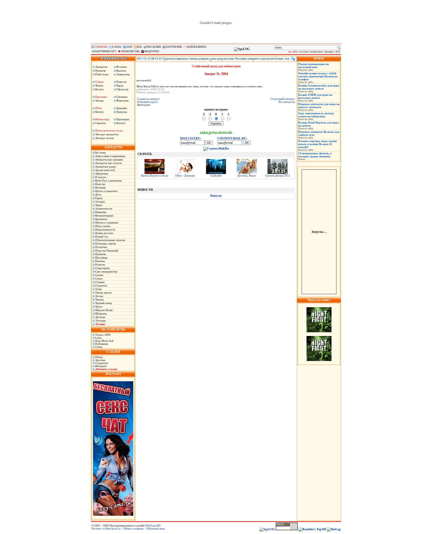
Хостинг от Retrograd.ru (106, 528)
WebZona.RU (153, 525)
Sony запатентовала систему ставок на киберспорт (316, 115)
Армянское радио (105, 166)
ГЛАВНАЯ (100, 46)
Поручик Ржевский (106, 250)
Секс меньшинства (106, 271)
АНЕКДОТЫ (113, 147)
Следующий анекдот (282, 98)
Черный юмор (103, 303)
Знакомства (123, 74)
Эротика (100, 317)
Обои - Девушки (185, 175)
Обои (98, 108)
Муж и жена (102, 226)
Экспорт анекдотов (106, 134)
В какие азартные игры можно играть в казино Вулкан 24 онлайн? (317, 144)
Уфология (122, 89)
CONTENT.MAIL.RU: (232, 138)
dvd (338, 51)
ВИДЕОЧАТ (151, 51)
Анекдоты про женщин (109, 159)
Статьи (99, 81)
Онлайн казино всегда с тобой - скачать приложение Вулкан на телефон (318, 76)
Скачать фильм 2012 (277, 175)
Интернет (101, 366)
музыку (329, 51)
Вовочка (100, 184)
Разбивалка (101, 343)
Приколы (100, 70)
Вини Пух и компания (108, 180)
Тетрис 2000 (102, 334)
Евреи (98, 198)
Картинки (101, 96)
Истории (121, 66)
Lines (98, 337)
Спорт (99, 278)
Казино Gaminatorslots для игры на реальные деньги (318, 87)
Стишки (99, 282)
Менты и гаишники (106, 222)
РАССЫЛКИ (153, 46)
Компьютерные (104, 215)
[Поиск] (338, 47)
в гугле (304, 51)
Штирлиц (100, 313)
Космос (99, 89)
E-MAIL (117, 46)
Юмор (99, 357)
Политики (101, 247)
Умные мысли (103, 292)
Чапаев (99, 299)
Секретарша (102, 268)
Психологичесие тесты (109, 130)
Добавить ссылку (106, 369)
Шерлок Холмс (104, 310)
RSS (139, 46)
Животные (122, 100)
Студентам (101, 363)
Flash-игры (101, 74)
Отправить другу (147, 101)
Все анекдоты (286, 101)
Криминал (101, 219)
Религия (100, 264)
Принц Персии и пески (154, 175)
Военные (100, 187)
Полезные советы (105, 243)
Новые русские (104, 233)
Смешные (122, 96)
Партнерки (122, 119)
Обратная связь (155, 528)
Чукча (98, 306)
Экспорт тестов (104, 138)
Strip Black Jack (104, 340)
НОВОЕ (319, 58)
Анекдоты (101, 66)
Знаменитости (103, 208)
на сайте (293, 51)
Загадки (100, 201)
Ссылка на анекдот (148, 98)
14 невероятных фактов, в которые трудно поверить (315, 155)
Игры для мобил (319, 300)
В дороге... (101, 177)
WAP (129, 46)
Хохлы (99, 296)
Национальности (105, 229)
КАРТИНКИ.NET (105, 51)
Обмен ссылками (134, 528)
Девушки (121, 108)
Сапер (98, 346)
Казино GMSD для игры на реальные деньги (315, 96)
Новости (121, 81)
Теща (98, 289)
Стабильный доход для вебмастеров (216, 66)
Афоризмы (101, 173)
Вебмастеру (102, 119)
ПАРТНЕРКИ (174, 46)
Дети (98, 194)
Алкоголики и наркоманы (110, 156)
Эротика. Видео (246, 175)
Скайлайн (216, 175)
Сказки (99, 275)
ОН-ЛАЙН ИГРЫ (113, 329)
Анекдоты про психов (108, 163)
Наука (119, 85)
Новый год (101, 236)
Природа (121, 111)
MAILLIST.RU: (190, 138)
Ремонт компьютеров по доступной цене (313, 65)
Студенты (101, 285)
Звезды (99, 100)
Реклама (100, 261)
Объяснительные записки (110, 240)
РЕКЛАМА (113, 374)
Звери (98, 205)
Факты (99, 85)
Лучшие (100, 324)
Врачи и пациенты (106, 191)
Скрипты (100, 123)
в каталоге (316, 51)
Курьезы (121, 70)
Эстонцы (100, 320)
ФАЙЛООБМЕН (196, 46)
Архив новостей (105, 170)
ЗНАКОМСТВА (130, 51)
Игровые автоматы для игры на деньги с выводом (319, 105)
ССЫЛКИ (113, 352)
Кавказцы (100, 212)
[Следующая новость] (293, 58)
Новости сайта (305, 69)
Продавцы (101, 257)
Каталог (121, 123)
